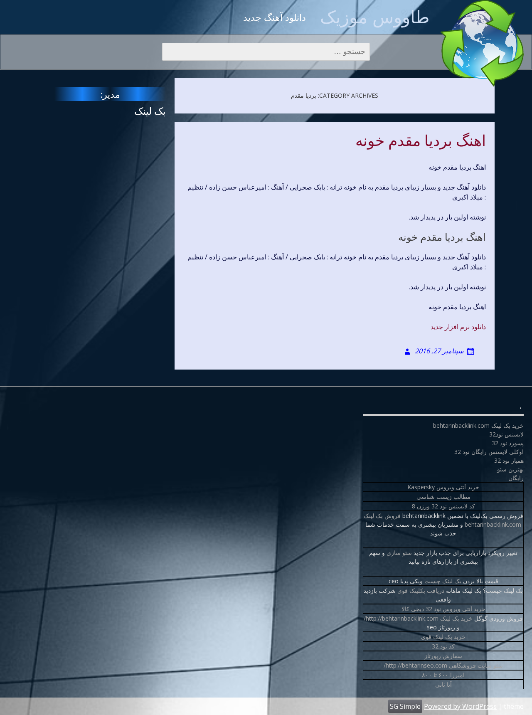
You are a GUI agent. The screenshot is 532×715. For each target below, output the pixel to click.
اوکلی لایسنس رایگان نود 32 (489, 452)
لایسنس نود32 (506, 434)
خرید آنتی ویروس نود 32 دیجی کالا (443, 609)
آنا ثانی (443, 684)
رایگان (516, 478)
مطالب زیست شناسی (443, 496)
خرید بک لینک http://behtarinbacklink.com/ (418, 618)
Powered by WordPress (460, 706)
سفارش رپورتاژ (443, 656)
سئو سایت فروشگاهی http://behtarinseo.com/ (443, 665)
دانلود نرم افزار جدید (458, 326)
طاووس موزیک (374, 16)
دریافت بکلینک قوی (420, 590)
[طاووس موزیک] (482, 43)
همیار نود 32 (509, 460)
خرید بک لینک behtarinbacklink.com (478, 425)
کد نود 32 (443, 646)
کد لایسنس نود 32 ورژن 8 (443, 506)
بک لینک (150, 111)
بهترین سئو (510, 469)
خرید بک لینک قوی (443, 637)
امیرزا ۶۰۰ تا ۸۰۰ (443, 675)
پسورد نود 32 (508, 443)
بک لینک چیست (442, 581)
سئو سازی (399, 553)
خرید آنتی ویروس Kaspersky (443, 487)
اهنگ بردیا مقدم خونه (420, 140)
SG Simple (405, 706)
